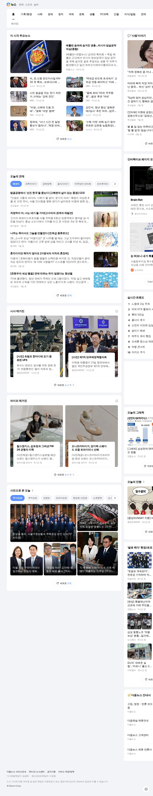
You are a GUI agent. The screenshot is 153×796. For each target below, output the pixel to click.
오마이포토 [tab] (61, 498)
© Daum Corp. (14, 785)
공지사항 (51, 771)
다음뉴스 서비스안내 (16, 771)
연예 (21, 4)
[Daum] (9, 4)
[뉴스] (13, 4)
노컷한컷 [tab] (97, 498)
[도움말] (116, 311)
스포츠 (28, 4)
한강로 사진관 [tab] (80, 498)
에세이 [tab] (16, 183)
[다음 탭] (115, 184)
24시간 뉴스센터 (37, 771)
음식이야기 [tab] (63, 183)
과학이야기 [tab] (31, 183)
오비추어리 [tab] (102, 183)
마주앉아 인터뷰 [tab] (83, 183)
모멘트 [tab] (46, 498)
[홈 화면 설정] (146, 789)
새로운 (66, 138)
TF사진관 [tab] (17, 498)
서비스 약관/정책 (66, 771)
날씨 (36, 4)
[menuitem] (13, 14)
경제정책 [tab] (47, 183)
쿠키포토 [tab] (32, 498)
